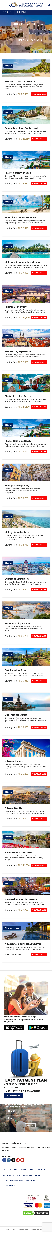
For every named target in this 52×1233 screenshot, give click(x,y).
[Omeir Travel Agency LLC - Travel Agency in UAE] (26, 5)
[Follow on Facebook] (4, 1160)
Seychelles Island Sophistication (26, 115)
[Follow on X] (13, 1160)
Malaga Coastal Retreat (26, 519)
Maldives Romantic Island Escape (26, 249)
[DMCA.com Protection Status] (26, 1213)
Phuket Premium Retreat (26, 383)
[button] (3, 5)
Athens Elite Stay (26, 748)
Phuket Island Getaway (26, 428)
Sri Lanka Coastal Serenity (26, 68)
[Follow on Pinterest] (18, 1160)
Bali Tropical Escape (26, 702)
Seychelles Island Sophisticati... (22, 128)
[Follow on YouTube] (22, 1160)
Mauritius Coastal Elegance (26, 204)
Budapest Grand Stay (26, 566)
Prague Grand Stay (26, 294)
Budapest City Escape (26, 610)
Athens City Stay (26, 795)
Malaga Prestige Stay (26, 472)
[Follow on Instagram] (9, 1160)
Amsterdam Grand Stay (26, 839)
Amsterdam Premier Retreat (26, 886)
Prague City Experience (26, 338)
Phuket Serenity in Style (26, 160)
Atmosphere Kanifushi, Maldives (26, 931)
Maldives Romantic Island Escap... (24, 262)
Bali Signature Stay (26, 657)
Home (21, 40)
